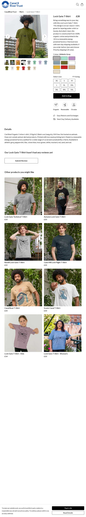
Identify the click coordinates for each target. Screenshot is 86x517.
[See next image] (44, 36)
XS (57, 81)
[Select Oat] (56, 71)
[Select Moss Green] (64, 63)
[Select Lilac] (72, 58)
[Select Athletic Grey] (56, 58)
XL (64, 85)
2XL (71, 85)
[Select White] (72, 63)
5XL (71, 89)
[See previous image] (8, 36)
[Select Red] (64, 67)
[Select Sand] (72, 67)
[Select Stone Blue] (56, 63)
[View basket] (82, 4)
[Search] (77, 4)
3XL (56, 89)
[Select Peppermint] (64, 58)
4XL (64, 89)
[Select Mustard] (56, 67)
